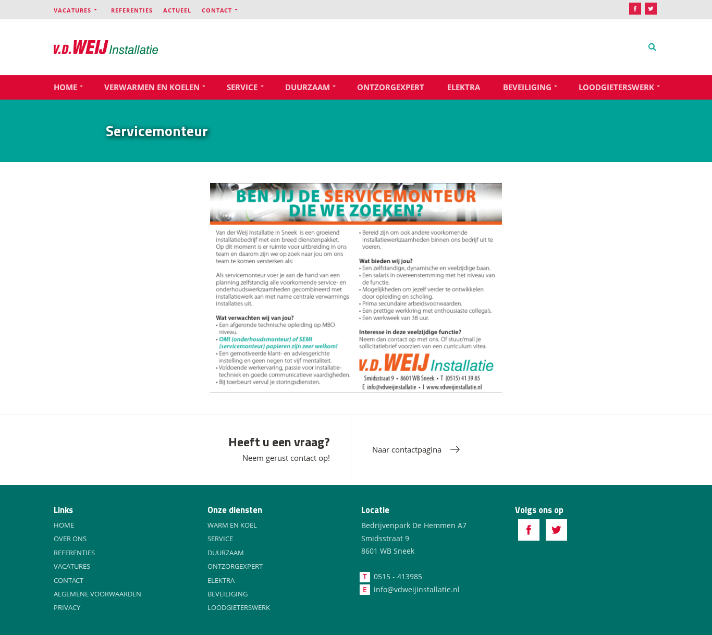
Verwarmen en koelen (152, 87)
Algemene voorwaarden (97, 594)
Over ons (70, 538)
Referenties (132, 10)
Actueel (177, 10)
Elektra (463, 87)
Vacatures (72, 10)
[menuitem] (82, 10)
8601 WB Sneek (387, 551)
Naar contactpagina (406, 449)
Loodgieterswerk (616, 87)
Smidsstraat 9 (385, 538)
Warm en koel (232, 525)
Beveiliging (527, 87)
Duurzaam (307, 87)
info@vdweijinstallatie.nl (417, 589)
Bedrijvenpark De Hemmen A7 (414, 525)
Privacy (67, 607)
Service (242, 87)
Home (65, 87)
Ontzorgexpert (390, 87)
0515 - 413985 (398, 576)
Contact (217, 10)
